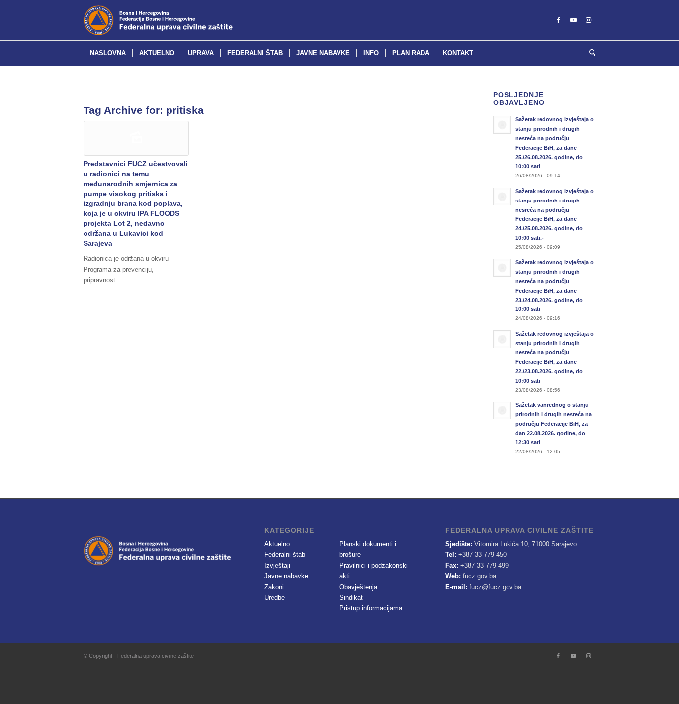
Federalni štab (284, 554)
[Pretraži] (589, 53)
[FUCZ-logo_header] (183, 20)
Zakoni (274, 587)
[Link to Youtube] (573, 20)
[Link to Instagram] (588, 20)
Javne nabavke (286, 576)
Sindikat (351, 597)
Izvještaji (277, 565)
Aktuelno (277, 544)
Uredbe (274, 597)
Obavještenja (358, 587)
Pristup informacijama (371, 608)
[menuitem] (108, 53)
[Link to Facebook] (558, 20)
